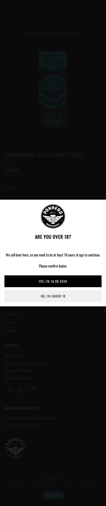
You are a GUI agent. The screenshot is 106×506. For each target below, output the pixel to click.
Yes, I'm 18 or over (53, 281)
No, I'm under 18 (53, 296)
